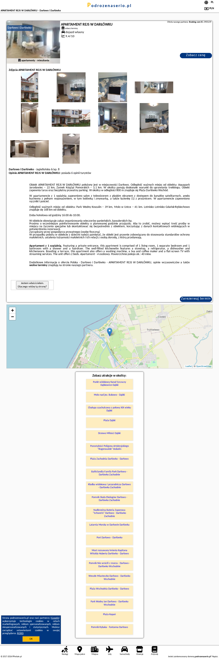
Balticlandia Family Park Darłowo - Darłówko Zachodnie (109, 473)
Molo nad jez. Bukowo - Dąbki (109, 395)
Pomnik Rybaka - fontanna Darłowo (109, 627)
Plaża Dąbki (109, 420)
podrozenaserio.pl (109, 6)
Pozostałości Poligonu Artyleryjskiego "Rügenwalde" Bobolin (109, 447)
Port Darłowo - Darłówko (109, 537)
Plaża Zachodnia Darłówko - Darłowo (109, 459)
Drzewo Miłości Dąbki (109, 433)
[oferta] (19, 60)
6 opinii (75, 173)
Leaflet (188, 366)
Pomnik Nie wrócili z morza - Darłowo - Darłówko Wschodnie (109, 565)
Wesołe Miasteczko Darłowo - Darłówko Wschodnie (109, 577)
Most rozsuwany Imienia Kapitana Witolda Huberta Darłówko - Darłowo (109, 552)
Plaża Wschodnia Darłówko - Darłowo (109, 589)
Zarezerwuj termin (196, 298)
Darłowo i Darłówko (19, 27)
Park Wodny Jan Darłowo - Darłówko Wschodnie (109, 603)
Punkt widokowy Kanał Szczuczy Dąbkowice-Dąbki (109, 383)
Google (55, 618)
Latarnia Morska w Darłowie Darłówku (109, 525)
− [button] (12, 316)
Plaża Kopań (109, 614)
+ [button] (12, 310)
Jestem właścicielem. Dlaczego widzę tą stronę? (32, 285)
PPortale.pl (17, 656)
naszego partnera (82, 265)
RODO (20, 633)
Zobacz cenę (196, 55)
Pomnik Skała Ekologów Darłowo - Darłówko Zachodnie (109, 499)
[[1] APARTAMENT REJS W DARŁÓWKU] (33, 42)
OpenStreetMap (203, 366)
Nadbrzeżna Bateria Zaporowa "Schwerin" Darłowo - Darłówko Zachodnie (109, 513)
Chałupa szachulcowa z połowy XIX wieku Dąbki (109, 409)
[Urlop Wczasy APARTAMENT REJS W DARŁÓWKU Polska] (29, 91)
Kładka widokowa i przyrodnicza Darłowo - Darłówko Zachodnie (109, 486)
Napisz (215, 656)
